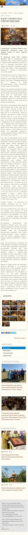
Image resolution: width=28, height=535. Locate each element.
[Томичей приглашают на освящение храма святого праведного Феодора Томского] (13, 474)
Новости (10, 13)
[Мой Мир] (7, 333)
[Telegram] (15, 333)
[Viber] (9, 333)
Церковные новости (7, 355)
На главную (4, 13)
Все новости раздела (20, 338)
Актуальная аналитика (8, 353)
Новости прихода (18, 13)
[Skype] (13, 333)
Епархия (21, 525)
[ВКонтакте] (2, 333)
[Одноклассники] (4, 333)
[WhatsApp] (11, 333)
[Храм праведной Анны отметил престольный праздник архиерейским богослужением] (13, 440)
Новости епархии (6, 350)
